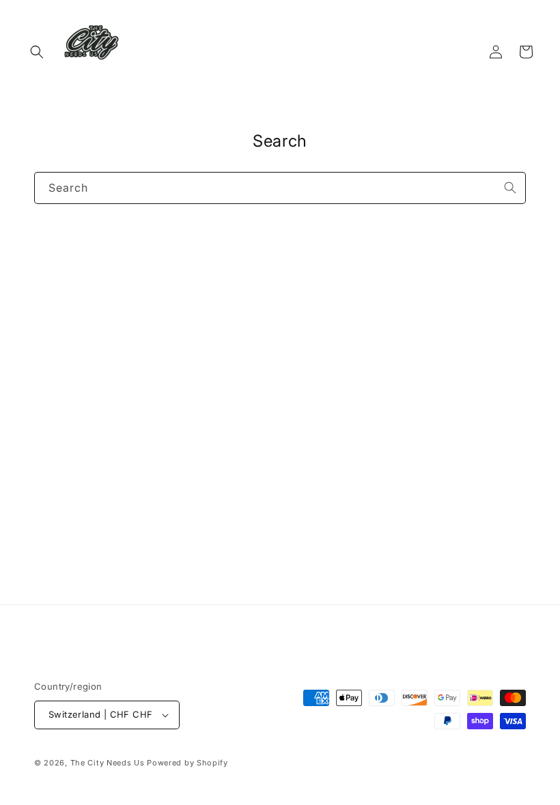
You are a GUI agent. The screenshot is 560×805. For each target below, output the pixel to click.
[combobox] (280, 188)
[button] (37, 52)
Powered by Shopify (187, 762)
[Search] (510, 188)
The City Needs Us (107, 762)
